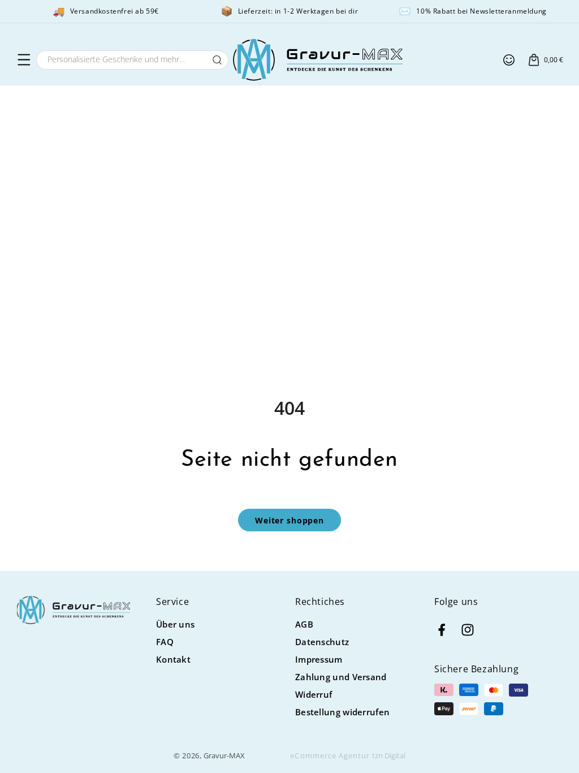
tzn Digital (388, 755)
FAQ (165, 641)
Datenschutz (322, 641)
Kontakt (173, 659)
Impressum (319, 659)
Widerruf (313, 694)
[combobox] (132, 60)
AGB (304, 624)
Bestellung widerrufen (342, 712)
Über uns (175, 624)
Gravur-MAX (224, 755)
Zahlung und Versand (341, 676)
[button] (23, 60)
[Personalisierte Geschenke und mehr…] (217, 60)
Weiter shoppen (289, 520)
